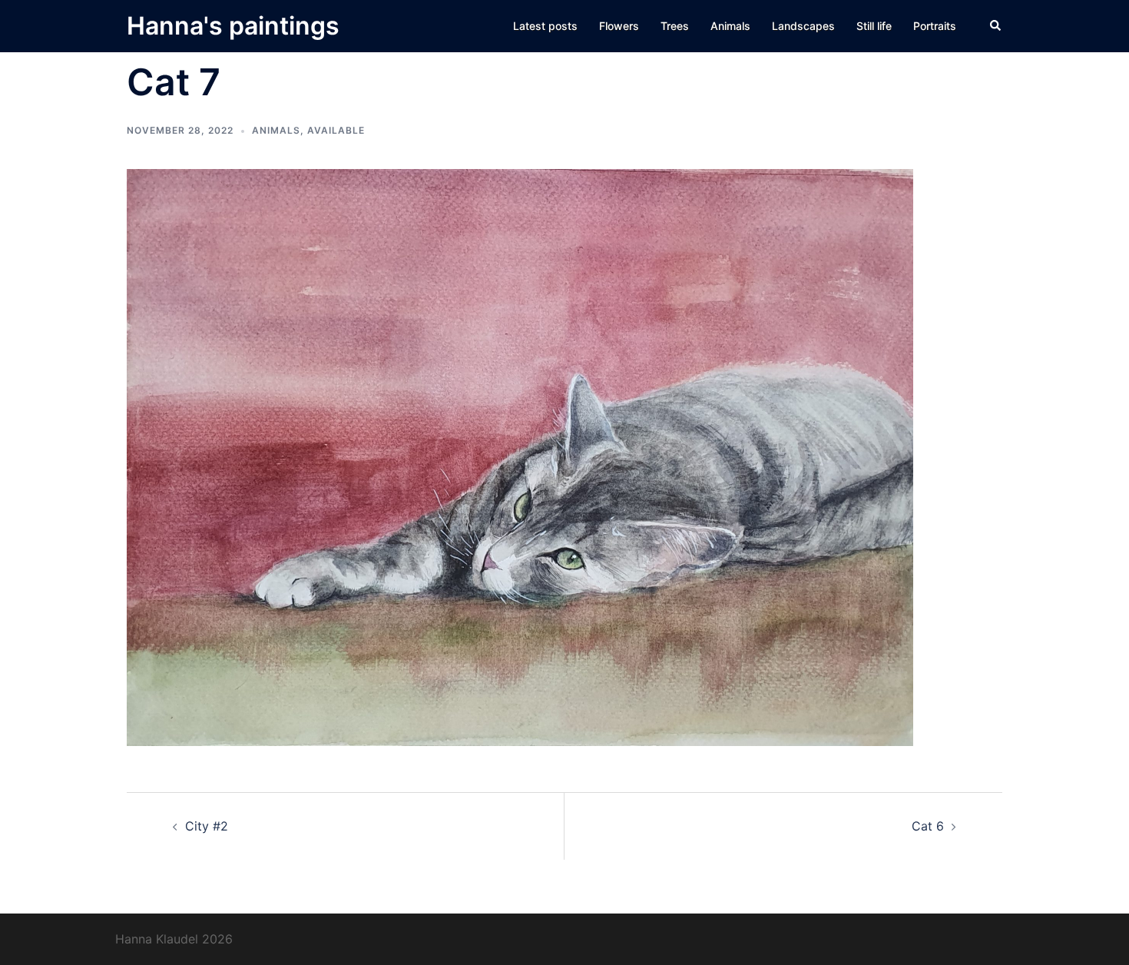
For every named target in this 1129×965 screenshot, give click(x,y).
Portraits (934, 25)
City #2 (206, 826)
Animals (730, 25)
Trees (675, 25)
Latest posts (545, 25)
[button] (996, 26)
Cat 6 (928, 826)
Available (336, 130)
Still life (874, 25)
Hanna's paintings (233, 26)
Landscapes (803, 25)
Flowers (619, 25)
